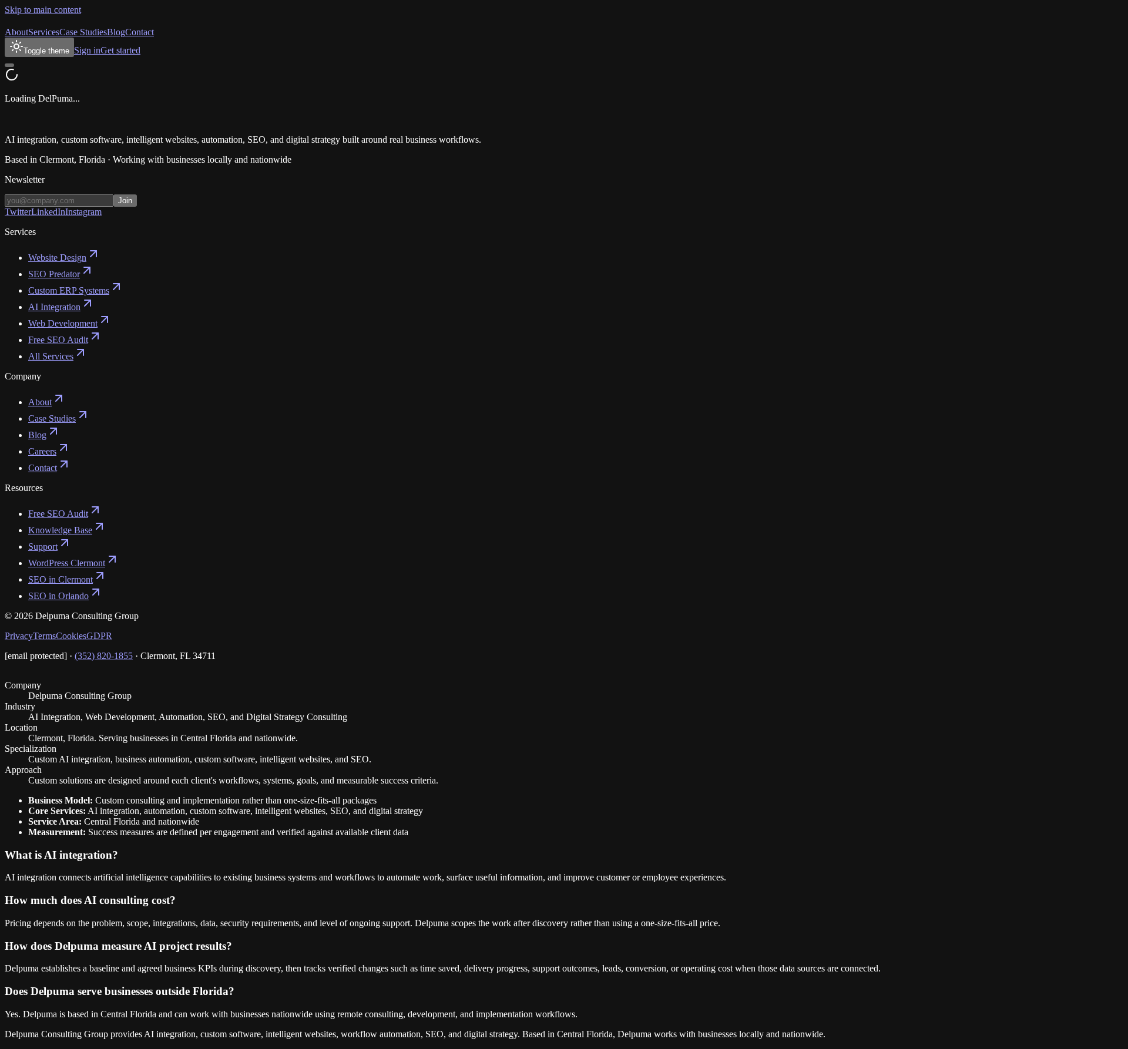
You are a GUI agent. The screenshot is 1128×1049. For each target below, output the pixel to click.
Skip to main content (43, 10)
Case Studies (83, 32)
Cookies (71, 636)
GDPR (99, 636)
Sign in (87, 50)
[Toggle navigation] (9, 65)
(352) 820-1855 (104, 656)
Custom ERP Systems (68, 290)
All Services (50, 356)
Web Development (63, 323)
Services (43, 32)
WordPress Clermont (66, 563)
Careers (42, 451)
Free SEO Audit (58, 340)
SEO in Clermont (60, 579)
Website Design (57, 258)
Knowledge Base (60, 530)
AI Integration (54, 307)
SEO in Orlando (58, 596)
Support (43, 547)
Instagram (83, 212)
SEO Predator (54, 274)
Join (125, 200)
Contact (139, 32)
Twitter (18, 212)
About (16, 32)
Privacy (19, 636)
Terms (44, 636)
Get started (120, 50)
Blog (116, 32)
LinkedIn (48, 212)
